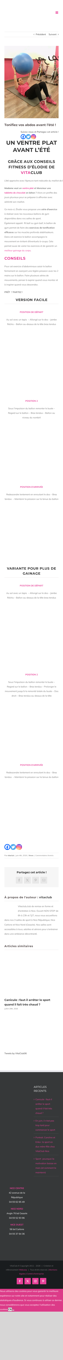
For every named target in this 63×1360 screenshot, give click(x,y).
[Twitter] (28, 136)
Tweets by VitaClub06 (15, 1053)
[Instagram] (33, 136)
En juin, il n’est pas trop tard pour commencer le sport (45, 1125)
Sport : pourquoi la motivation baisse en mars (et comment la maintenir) (46, 1165)
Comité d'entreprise (35, 1274)
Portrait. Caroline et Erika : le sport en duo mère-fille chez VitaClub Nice (45, 1144)
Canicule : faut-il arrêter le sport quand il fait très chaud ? (43, 1106)
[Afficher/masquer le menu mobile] (57, 12)
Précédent (41, 34)
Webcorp (23, 1270)
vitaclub (11, 855)
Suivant (52, 34)
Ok (10, 1309)
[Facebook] (23, 136)
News (31, 855)
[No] (13, 1310)
